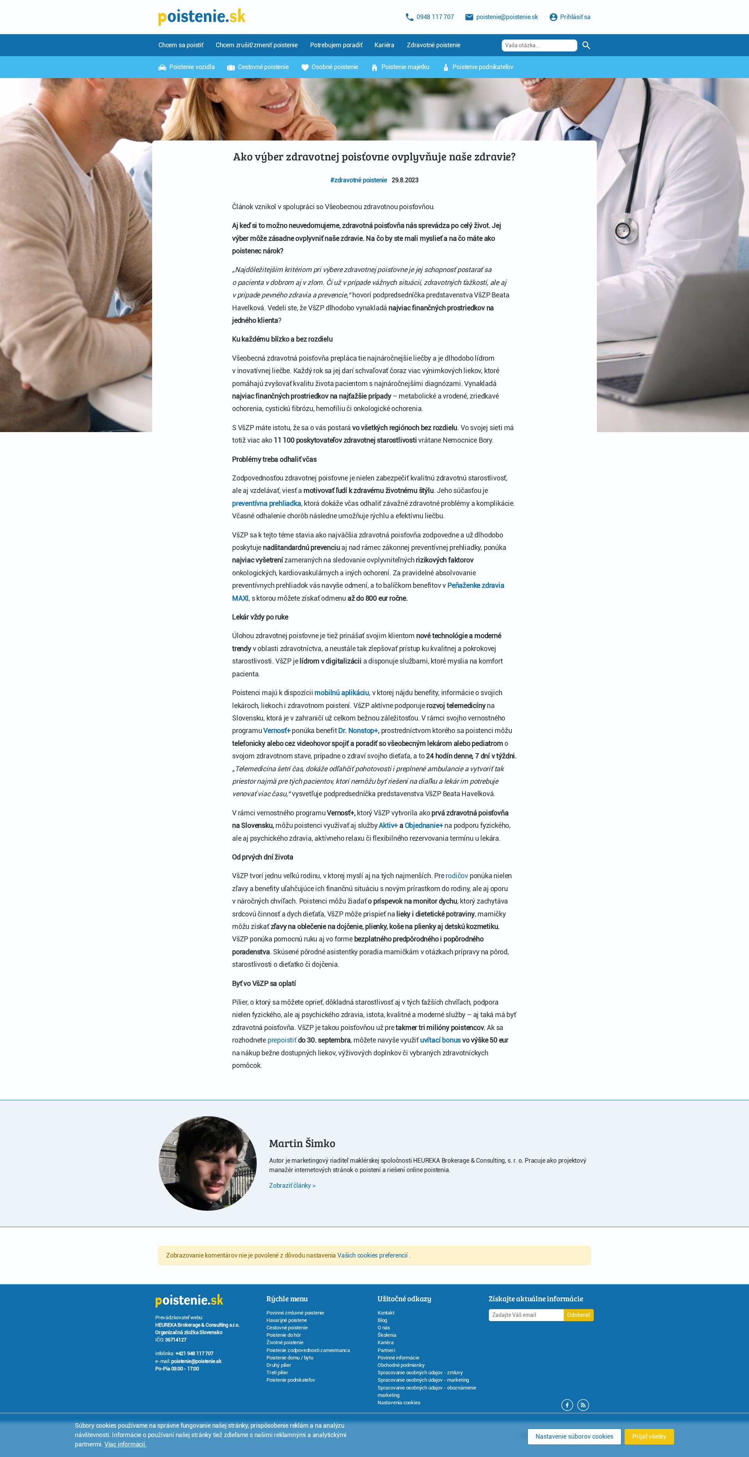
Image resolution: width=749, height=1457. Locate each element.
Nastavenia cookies (399, 1402)
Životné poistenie (285, 1342)
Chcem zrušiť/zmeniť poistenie (257, 45)
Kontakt (386, 1313)
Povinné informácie (398, 1358)
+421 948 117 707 (194, 1353)
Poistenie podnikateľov (482, 67)
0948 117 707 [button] (434, 17)
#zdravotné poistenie (358, 180)
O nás (384, 1328)
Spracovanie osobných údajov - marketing (423, 1380)
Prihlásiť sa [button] (575, 17)
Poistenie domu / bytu (289, 1358)
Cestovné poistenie (262, 67)
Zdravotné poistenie (433, 45)
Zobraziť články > (292, 1185)
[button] (583, 1404)
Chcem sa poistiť (180, 45)
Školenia (387, 1335)
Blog (382, 1320)
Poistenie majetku (404, 67)
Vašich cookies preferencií (373, 1255)
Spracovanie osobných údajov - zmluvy (420, 1372)
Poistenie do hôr (283, 1335)
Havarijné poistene (286, 1320)
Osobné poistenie (335, 67)
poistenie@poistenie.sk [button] (506, 17)
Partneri (386, 1350)
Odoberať (578, 1315)
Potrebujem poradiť (336, 45)
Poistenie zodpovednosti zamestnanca (308, 1350)
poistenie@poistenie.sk (196, 1361)
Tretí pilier (277, 1372)
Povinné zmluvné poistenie (295, 1313)
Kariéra (384, 45)
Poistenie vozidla (191, 67)
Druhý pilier (278, 1365)
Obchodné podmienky (401, 1365)
